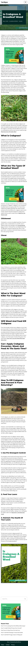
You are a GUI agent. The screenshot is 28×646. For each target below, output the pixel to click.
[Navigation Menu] (25, 2)
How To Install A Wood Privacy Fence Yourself (11, 628)
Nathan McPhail (14, 21)
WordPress (18, 642)
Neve (8, 642)
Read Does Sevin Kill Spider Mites (8, 131)
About (2, 644)
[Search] (25, 599)
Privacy (13, 644)
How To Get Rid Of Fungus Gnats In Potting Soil (11, 634)
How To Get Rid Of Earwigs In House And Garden (12, 632)
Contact (7, 644)
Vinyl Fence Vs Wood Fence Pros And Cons (10, 630)
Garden (20, 21)
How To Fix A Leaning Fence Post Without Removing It (13, 625)
